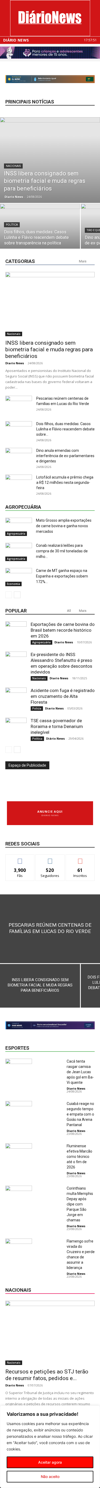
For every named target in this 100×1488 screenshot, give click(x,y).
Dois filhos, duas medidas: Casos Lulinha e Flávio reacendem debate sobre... (65, 429)
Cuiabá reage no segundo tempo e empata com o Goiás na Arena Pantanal (80, 1114)
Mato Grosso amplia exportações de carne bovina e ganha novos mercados (63, 526)
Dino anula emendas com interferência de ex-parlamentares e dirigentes (65, 455)
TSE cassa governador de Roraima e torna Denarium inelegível (57, 726)
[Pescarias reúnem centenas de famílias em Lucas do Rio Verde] (50, 928)
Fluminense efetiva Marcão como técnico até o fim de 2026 (79, 1156)
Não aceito (50, 1476)
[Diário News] (50, 18)
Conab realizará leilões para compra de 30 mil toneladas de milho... (62, 551)
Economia (13, 584)
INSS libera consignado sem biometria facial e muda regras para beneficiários (49, 349)
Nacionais (13, 166)
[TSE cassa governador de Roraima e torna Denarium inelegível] (16, 728)
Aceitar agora (50, 1462)
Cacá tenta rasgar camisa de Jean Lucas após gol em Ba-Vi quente (80, 1072)
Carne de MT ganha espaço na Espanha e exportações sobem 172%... (62, 576)
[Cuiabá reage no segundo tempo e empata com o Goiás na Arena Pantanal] (18, 1110)
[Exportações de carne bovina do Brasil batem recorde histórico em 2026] (16, 632)
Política (12, 224)
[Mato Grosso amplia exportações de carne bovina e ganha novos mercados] (18, 527)
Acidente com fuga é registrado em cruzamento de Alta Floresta (63, 696)
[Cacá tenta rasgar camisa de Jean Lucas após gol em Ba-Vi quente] (18, 1068)
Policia (36, 708)
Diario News (14, 197)
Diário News (16, 40)
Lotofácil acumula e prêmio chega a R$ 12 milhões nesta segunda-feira (64, 482)
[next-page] (17, 594)
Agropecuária (16, 533)
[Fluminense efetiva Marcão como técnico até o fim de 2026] (18, 1152)
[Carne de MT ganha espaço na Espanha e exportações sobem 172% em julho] (18, 577)
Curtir (20, 859)
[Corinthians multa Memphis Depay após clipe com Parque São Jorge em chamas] (18, 1195)
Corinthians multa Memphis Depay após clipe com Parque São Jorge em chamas (80, 1204)
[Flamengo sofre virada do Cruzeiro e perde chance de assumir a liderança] (18, 1248)
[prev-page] (8, 594)
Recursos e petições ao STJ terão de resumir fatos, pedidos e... (46, 1374)
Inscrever (80, 859)
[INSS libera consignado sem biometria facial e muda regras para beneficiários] (50, 160)
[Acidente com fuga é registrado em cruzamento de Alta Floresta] (16, 698)
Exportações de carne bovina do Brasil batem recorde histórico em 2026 (63, 630)
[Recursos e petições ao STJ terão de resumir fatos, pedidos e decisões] (50, 1333)
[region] (50, 1446)
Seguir (50, 859)
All (69, 611)
